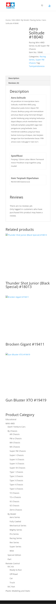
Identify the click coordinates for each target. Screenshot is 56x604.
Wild (12, 550)
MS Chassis (15, 446)
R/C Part (11, 586)
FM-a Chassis (16, 438)
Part (9, 559)
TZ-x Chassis (15, 497)
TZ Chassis (14, 493)
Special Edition (14, 555)
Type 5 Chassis (16, 488)
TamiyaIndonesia (36, 66)
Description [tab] (13, 78)
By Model (25, 20)
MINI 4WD (10, 423)
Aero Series (15, 517)
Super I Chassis (17, 455)
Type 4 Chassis (16, 484)
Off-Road (14, 574)
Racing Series (35, 20)
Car (11, 578)
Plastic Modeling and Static (18, 591)
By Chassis (12, 431)
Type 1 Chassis (16, 472)
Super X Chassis (17, 463)
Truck (12, 582)
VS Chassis (14, 501)
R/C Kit (11, 566)
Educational (11, 419)
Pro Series (14, 534)
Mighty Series (16, 529)
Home (8, 20)
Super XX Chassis (17, 467)
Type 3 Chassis (16, 480)
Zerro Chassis (16, 509)
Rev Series (14, 542)
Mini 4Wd (16, 20)
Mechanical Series (18, 525)
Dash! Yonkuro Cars (16, 426)
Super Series (15, 546)
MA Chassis (15, 442)
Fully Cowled (15, 521)
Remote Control (13, 563)
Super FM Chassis (18, 451)
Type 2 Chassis (16, 476)
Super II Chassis (17, 459)
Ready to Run (16, 570)
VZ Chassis (14, 505)
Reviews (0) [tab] (13, 83)
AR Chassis (15, 434)
